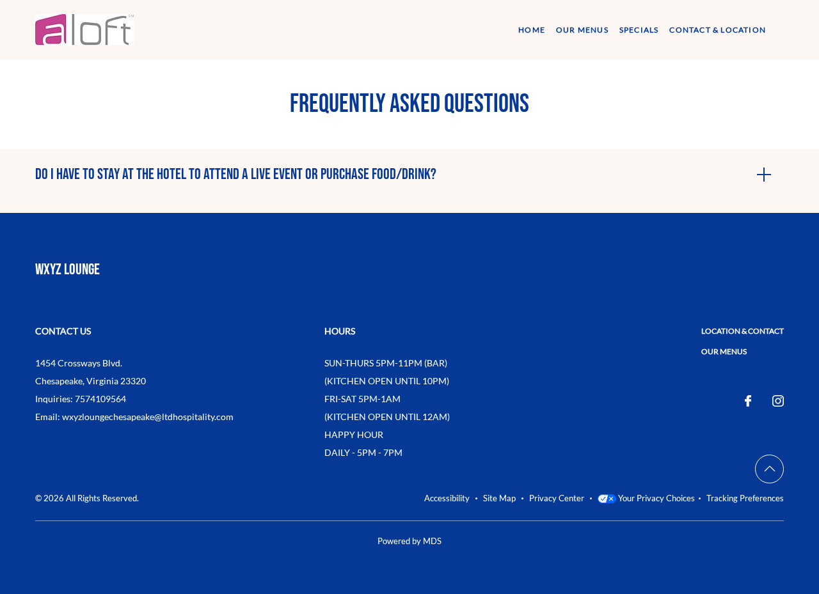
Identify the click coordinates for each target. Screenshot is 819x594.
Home (531, 30)
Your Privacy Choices (655, 498)
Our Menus (582, 30)
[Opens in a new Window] (748, 402)
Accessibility (447, 498)
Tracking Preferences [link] (745, 498)
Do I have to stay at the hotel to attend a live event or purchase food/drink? (235, 174)
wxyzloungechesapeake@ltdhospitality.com (148, 416)
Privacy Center (556, 498)
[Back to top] (769, 469)
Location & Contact (742, 331)
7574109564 (100, 398)
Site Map (499, 498)
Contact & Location (717, 30)
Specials (639, 30)
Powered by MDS (409, 541)
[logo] (84, 28)
